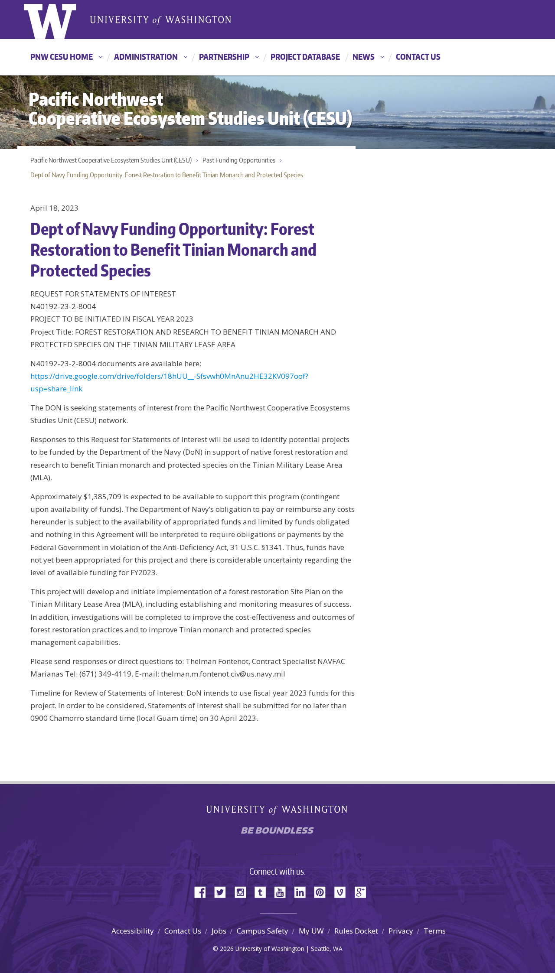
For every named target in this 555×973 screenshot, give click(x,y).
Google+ (363, 891)
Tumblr (263, 891)
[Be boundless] (277, 833)
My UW (311, 931)
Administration (146, 56)
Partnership (224, 56)
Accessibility (132, 931)
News (364, 56)
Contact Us (418, 56)
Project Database (305, 56)
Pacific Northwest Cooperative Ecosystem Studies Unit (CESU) (111, 160)
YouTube (283, 891)
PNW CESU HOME (61, 56)
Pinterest (323, 891)
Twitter (223, 891)
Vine (343, 891)
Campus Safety (262, 931)
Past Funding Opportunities (238, 160)
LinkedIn (303, 891)
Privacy (400, 931)
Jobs (219, 931)
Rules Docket (356, 931)
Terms (435, 931)
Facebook (203, 891)
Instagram (243, 891)
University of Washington (59, 19)
